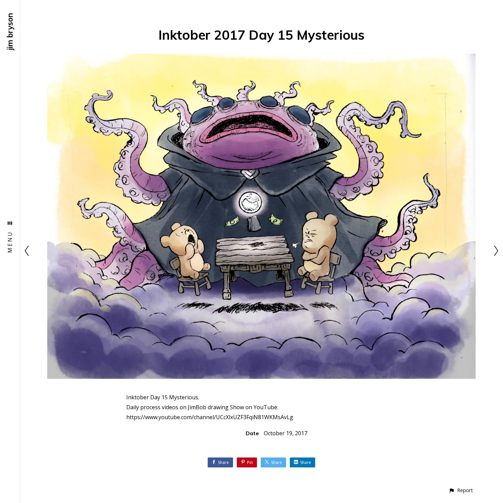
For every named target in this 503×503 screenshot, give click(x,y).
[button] (461, 490)
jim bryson (10, 31)
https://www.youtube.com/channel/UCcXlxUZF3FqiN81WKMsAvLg (209, 417)
